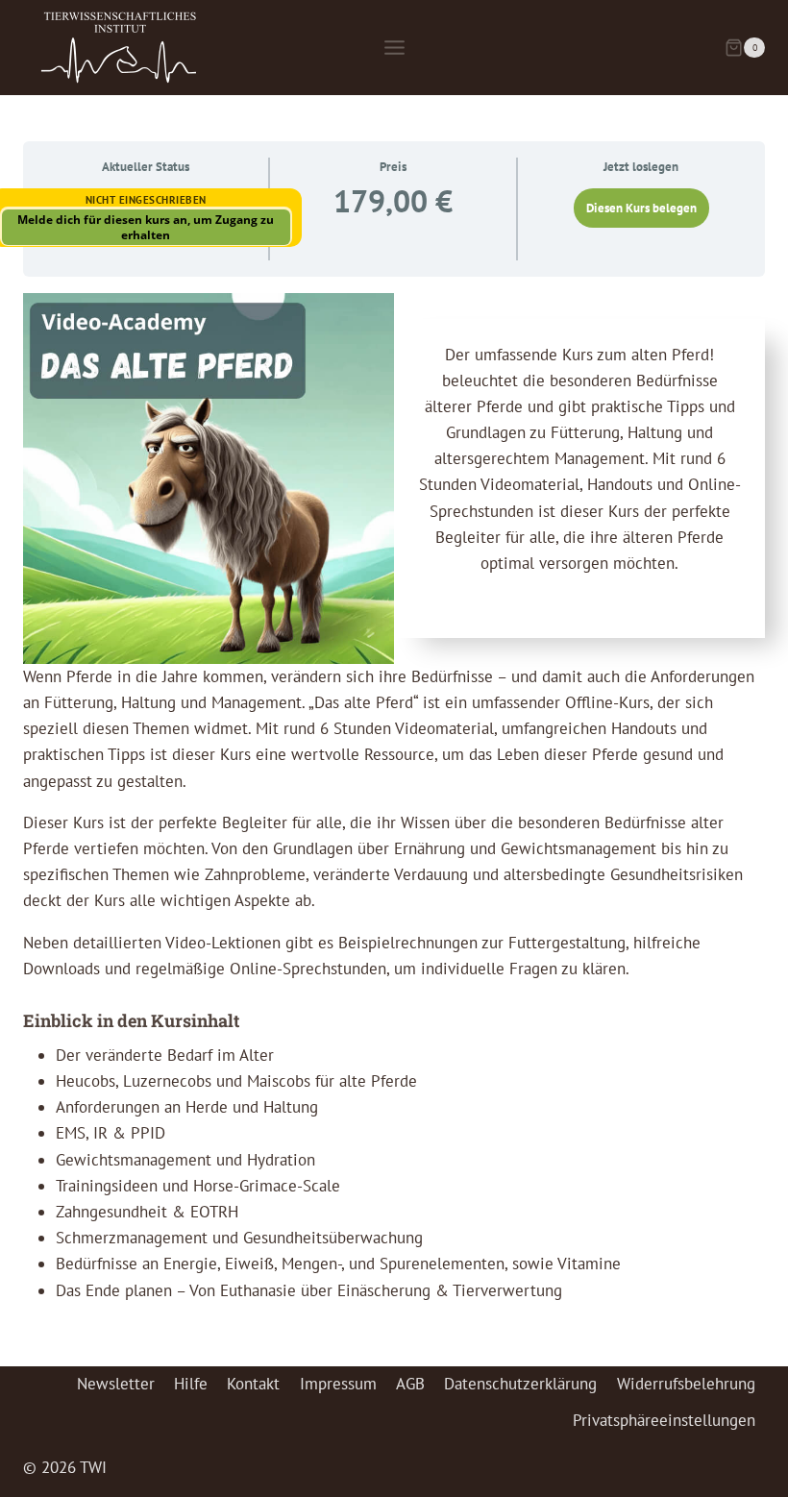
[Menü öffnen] (394, 47)
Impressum (338, 1383)
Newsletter (116, 1383)
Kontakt (253, 1383)
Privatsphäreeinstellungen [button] (664, 1420)
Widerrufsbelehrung (686, 1383)
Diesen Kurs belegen (641, 208)
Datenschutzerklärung (520, 1383)
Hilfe (191, 1383)
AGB (410, 1383)
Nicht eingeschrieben (146, 200)
